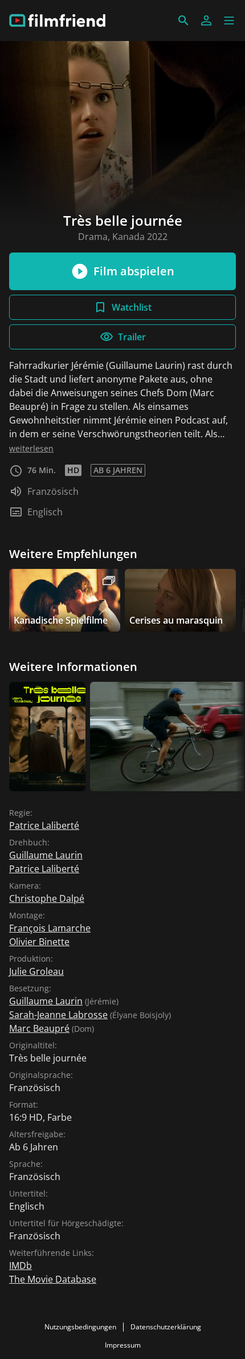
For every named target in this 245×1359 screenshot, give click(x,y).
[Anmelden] (206, 20)
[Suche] (183, 20)
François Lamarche (50, 928)
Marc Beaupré (39, 1028)
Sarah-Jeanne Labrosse (58, 1014)
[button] (229, 20)
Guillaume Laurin (46, 855)
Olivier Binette (39, 941)
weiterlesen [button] (31, 448)
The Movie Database (52, 1279)
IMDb (20, 1265)
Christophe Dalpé (46, 898)
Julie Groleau (36, 971)
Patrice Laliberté (44, 825)
